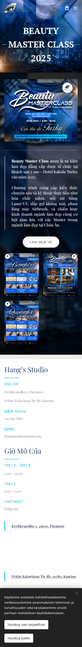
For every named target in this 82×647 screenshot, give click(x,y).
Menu (75, 8)
